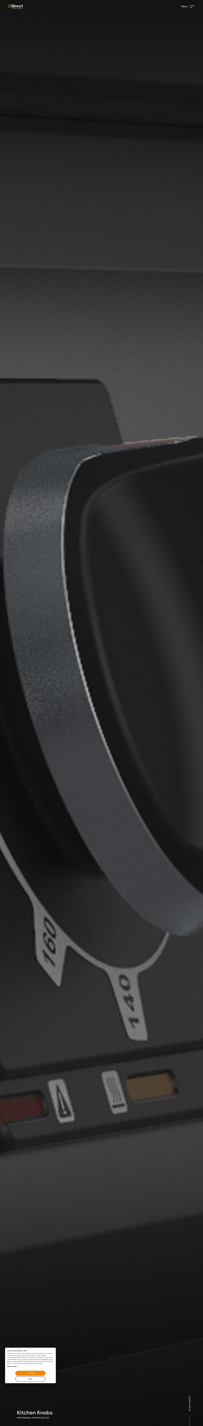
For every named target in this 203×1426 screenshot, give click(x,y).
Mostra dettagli (11, 1366)
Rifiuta (30, 1379)
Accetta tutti (30, 1373)
